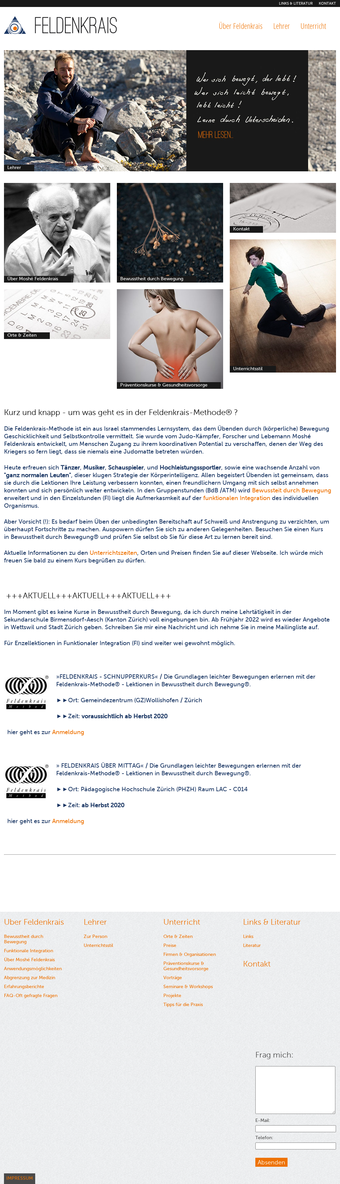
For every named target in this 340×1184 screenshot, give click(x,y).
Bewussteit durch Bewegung (291, 490)
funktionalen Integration (237, 498)
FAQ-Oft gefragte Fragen (30, 995)
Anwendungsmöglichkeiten (33, 968)
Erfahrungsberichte (24, 986)
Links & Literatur (296, 3)
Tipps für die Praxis (183, 1004)
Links (248, 936)
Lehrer (281, 26)
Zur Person (95, 936)
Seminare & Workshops (188, 986)
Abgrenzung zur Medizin (29, 977)
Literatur (252, 945)
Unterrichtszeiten (113, 553)
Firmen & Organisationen (189, 954)
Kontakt (327, 3)
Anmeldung (68, 732)
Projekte (172, 995)
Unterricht (313, 26)
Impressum (19, 1178)
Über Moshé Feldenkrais (29, 959)
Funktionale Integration (28, 950)
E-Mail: (262, 1120)
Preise (169, 945)
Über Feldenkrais (241, 26)
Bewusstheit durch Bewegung (23, 939)
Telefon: (264, 1138)
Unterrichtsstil (98, 945)
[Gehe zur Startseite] (62, 26)
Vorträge (172, 977)
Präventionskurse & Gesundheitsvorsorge (186, 966)
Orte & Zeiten (178, 936)
